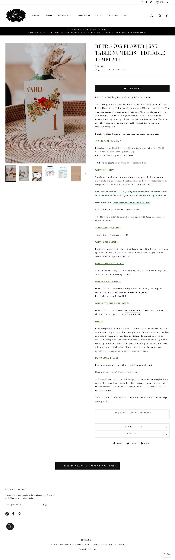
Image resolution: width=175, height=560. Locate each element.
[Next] (84, 174)
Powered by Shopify (87, 549)
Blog (98, 16)
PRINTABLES (65, 16)
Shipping (99, 70)
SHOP (49, 16)
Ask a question (132, 426)
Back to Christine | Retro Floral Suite (89, 466)
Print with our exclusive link (130, 163)
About (36, 16)
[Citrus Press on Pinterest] (19, 514)
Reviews (113, 16)
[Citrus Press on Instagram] (7, 514)
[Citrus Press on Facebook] (13, 514)
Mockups (84, 16)
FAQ (126, 16)
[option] (87, 31)
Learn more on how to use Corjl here (132, 203)
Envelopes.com (132, 310)
